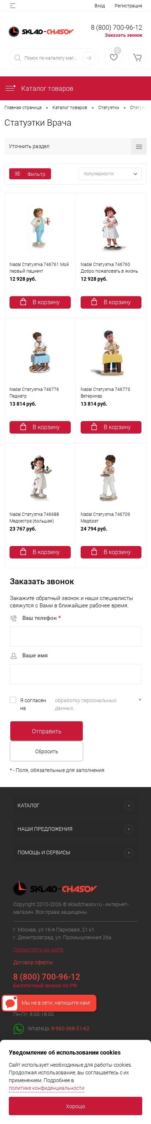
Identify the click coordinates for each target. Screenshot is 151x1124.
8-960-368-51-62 (70, 1028)
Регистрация (128, 5)
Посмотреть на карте (38, 949)
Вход (100, 5)
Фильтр (36, 174)
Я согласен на (80, 704)
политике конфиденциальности (46, 1088)
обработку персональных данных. (86, 704)
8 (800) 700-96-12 (116, 27)
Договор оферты (33, 962)
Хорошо (75, 1106)
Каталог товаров (46, 88)
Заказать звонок (123, 35)
